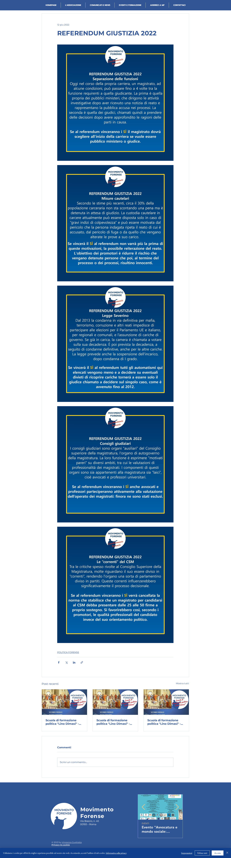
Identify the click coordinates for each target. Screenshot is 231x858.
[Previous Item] (143, 807)
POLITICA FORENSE (68, 652)
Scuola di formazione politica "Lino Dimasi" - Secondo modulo (62, 722)
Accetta (217, 853)
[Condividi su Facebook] (58, 662)
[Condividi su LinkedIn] (74, 662)
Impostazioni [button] (186, 853)
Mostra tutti (182, 683)
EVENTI (145, 823)
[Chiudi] (227, 852)
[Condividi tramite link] (81, 662)
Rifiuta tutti (202, 853)
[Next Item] (177, 807)
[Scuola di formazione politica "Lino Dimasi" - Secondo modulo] (64, 702)
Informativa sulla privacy (116, 853)
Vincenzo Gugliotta (72, 842)
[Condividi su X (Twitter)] (66, 662)
